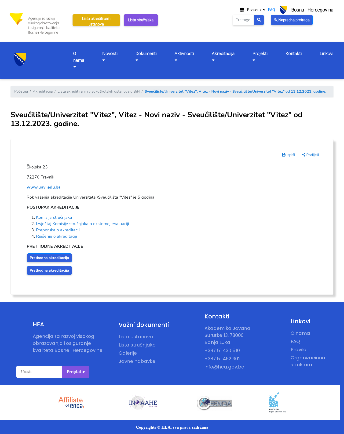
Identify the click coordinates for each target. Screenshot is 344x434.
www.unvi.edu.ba (44, 187)
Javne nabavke (137, 361)
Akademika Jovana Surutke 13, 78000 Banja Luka (227, 335)
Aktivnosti (184, 53)
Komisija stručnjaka (54, 217)
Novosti (109, 53)
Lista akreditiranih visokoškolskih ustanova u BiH (99, 91)
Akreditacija (223, 53)
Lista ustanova (136, 336)
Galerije (128, 353)
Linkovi (326, 53)
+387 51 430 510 (222, 350)
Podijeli (312, 154)
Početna (21, 91)
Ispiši (290, 154)
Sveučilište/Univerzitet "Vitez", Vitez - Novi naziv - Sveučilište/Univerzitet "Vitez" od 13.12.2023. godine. (235, 91)
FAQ (271, 9)
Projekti (260, 53)
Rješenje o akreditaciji (56, 236)
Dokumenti (146, 53)
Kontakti (293, 53)
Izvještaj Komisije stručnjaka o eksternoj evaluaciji (82, 223)
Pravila (299, 349)
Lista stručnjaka (137, 345)
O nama (78, 57)
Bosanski (255, 10)
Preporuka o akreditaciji (58, 230)
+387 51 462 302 (223, 358)
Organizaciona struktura (308, 361)
